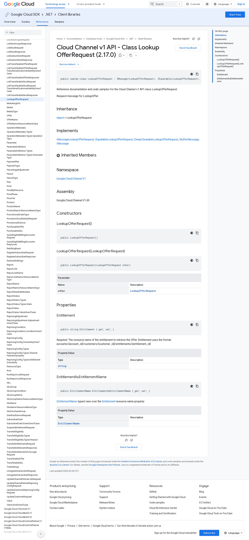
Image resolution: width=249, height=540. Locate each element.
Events (202, 497)
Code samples (157, 502)
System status (107, 508)
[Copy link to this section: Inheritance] (80, 109)
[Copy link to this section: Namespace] (82, 170)
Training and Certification (162, 513)
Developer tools (94, 38)
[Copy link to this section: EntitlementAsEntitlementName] (110, 377)
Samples (59, 21)
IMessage (63, 139)
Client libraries (69, 14)
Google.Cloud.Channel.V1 (71, 178)
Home (60, 38)
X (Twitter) (205, 502)
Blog (201, 491)
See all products (58, 491)
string (62, 366)
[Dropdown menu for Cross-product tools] (105, 4)
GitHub (153, 491)
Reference (42, 21)
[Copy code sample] (197, 74)
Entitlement (108, 401)
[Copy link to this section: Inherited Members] (99, 155)
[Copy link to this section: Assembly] (77, 192)
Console (195, 4)
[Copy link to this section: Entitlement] (78, 316)
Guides (26, 21)
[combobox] (166, 4)
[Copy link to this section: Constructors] (85, 214)
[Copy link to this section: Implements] (81, 131)
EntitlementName (67, 401)
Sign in (241, 4)
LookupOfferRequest (81, 139)
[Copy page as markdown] (131, 55)
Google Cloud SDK (25, 14)
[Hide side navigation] (40, 534)
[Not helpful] (198, 38)
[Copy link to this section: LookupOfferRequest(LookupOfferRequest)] (128, 251)
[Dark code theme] (191, 74)
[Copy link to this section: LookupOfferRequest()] (95, 224)
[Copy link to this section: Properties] (80, 305)
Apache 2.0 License (59, 465)
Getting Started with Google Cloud (167, 497)
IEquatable (101, 139)
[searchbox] (23, 32)
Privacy (71, 525)
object (60, 117)
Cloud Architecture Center (163, 508)
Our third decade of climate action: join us (139, 525)
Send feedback (188, 47)
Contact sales (57, 508)
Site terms (84, 525)
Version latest (69, 64)
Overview (9, 21)
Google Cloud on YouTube (213, 508)
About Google (57, 525)
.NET (49, 14)
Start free (235, 14)
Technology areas (55, 4)
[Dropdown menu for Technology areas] (70, 4)
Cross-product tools (89, 4)
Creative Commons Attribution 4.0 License (141, 461)
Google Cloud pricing (60, 497)
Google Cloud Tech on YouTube (215, 513)
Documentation (74, 38)
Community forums (109, 491)
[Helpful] (193, 38)
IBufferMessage (189, 139)
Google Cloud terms (103, 525)
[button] (129, 155)
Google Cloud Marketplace (64, 502)
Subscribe (209, 532)
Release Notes (107, 502)
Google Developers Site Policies (104, 465)
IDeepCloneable (143, 139)
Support (103, 497)
